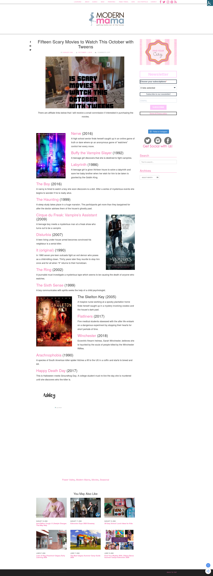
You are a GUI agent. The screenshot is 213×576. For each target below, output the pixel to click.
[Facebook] (160, 2)
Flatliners (85, 316)
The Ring (43, 269)
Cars (133, 2)
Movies (95, 479)
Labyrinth (79, 164)
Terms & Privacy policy (158, 113)
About (87, 2)
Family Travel (123, 2)
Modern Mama (83, 479)
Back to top (172, 572)
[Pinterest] (171, 2)
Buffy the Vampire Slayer (91, 152)
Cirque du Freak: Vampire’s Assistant (66, 214)
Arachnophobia (49, 355)
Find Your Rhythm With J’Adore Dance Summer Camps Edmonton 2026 (119, 556)
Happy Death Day (51, 370)
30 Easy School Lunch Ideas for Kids (118, 523)
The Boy (43, 183)
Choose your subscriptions (153, 82)
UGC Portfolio (143, 2)
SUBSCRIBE (158, 107)
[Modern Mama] (106, 17)
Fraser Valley (68, 479)
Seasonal (104, 479)
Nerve (76, 133)
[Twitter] (164, 2)
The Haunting (47, 199)
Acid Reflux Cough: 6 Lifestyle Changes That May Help (51, 524)
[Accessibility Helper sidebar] (210, 3)
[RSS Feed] (175, 2)
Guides (94, 2)
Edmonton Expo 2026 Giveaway (82, 523)
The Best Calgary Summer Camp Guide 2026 (85, 556)
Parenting (111, 2)
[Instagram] (168, 2)
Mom (102, 2)
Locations (77, 2)
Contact (154, 2)
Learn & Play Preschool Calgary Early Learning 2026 (50, 556)
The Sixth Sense (49, 285)
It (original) (45, 250)
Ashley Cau (68, 52)
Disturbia (43, 234)
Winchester (87, 335)
